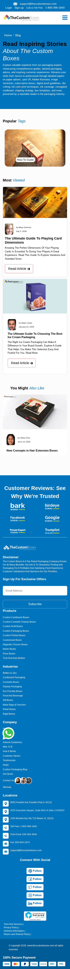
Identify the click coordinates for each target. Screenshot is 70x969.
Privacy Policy (11, 927)
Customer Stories (11, 756)
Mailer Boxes (9, 649)
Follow (37, 870)
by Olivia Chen (24, 438)
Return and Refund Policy (17, 934)
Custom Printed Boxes (14, 635)
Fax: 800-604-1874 (20, 842)
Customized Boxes (12, 640)
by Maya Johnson (23, 227)
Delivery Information (14, 931)
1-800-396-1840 (55, 7)
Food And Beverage (13, 695)
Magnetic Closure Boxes (15, 644)
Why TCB (7, 746)
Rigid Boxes (9, 714)
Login (8, 7)
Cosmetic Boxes (11, 682)
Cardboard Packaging (14, 677)
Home (8, 35)
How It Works (9, 751)
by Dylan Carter (25, 323)
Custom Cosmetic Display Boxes (19, 622)
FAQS (6, 765)
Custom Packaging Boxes (16, 631)
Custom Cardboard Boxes (16, 617)
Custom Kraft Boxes (13, 626)
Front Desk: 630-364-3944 (23, 834)
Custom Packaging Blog (15, 769)
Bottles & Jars (10, 673)
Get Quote (8, 774)
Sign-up (19, 7)
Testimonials (9, 760)
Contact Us (9, 780)
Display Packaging (12, 686)
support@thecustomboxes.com (38, 3)
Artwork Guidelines (12, 742)
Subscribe (35, 604)
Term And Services (13, 924)
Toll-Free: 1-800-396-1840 (23, 826)
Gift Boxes (8, 700)
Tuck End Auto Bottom (14, 658)
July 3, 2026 (21, 231)
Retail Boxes (9, 709)
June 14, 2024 (24, 442)
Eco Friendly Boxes (12, 691)
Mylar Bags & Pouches (14, 704)
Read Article (17, 269)
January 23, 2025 (26, 327)
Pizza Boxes (9, 653)
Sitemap (7, 787)
